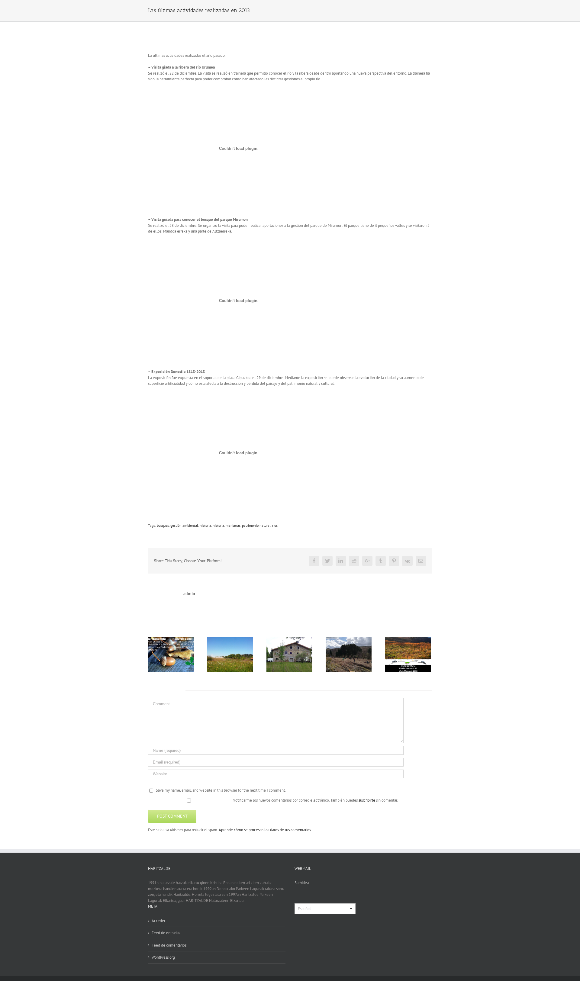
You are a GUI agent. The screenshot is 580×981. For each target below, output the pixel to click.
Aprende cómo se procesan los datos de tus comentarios (265, 829)
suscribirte (367, 800)
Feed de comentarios (169, 945)
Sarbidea (302, 882)
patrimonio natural (256, 525)
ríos (275, 525)
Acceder (158, 920)
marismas (233, 525)
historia (205, 525)
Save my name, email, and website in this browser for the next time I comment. (221, 790)
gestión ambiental (184, 525)
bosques (163, 525)
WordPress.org (163, 957)
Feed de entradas (166, 932)
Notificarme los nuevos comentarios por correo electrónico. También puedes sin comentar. (315, 800)
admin (189, 593)
